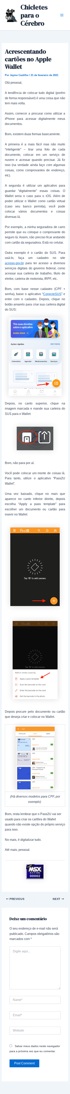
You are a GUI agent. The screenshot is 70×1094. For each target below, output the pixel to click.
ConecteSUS (52, 294)
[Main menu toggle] (62, 15)
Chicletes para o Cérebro (34, 15)
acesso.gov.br (14, 263)
